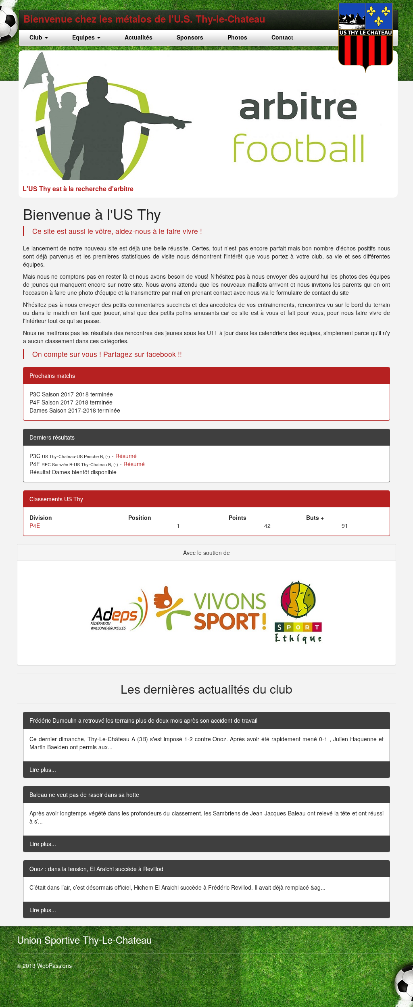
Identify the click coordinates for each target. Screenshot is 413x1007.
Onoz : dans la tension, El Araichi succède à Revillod (96, 869)
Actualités (138, 37)
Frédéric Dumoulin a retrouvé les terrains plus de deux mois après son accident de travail (143, 720)
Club (36, 37)
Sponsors (190, 37)
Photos (237, 37)
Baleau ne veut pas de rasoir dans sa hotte (84, 794)
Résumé (126, 456)
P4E (34, 525)
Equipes (84, 37)
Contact (282, 37)
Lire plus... (42, 769)
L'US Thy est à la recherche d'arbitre (78, 188)
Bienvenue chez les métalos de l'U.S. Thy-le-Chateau (144, 18)
